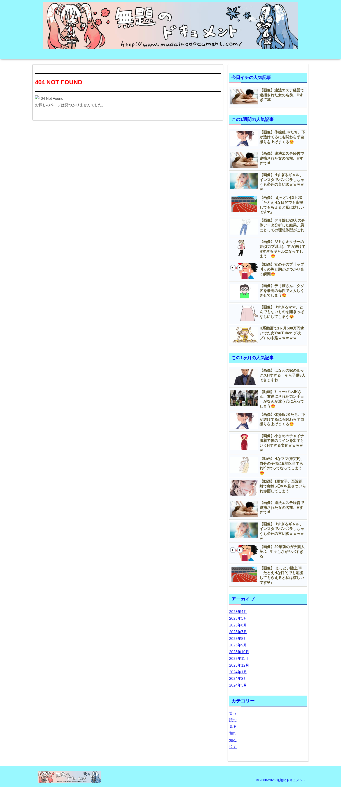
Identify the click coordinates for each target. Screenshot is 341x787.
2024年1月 (238, 672)
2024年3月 (238, 685)
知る (233, 740)
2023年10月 (239, 652)
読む (233, 720)
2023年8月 (238, 639)
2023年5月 (238, 618)
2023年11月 (239, 659)
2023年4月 (238, 612)
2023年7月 (238, 632)
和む (233, 733)
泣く (233, 747)
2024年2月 (238, 679)
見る (233, 727)
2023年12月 (239, 665)
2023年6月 (238, 625)
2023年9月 (238, 645)
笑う (233, 713)
